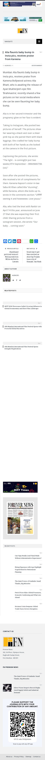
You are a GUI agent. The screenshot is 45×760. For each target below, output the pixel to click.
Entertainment (37, 65)
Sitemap (28, 756)
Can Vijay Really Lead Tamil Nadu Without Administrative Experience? (28, 557)
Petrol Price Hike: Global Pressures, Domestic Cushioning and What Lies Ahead (28, 594)
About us (9, 756)
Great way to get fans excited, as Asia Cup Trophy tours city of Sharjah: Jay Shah (34, 257)
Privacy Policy (19, 756)
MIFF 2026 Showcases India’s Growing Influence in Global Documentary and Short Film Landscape (23, 307)
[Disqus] (22, 385)
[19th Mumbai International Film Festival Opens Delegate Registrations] (22, 341)
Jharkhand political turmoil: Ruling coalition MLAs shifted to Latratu (11, 257)
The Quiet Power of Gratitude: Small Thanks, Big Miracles (28, 582)
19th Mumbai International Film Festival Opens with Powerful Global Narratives (23, 327)
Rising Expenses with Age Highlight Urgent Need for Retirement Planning (28, 569)
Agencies (8, 65)
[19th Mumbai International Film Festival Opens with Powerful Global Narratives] (22, 321)
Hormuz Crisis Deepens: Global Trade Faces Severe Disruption (26, 607)
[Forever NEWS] (22, 30)
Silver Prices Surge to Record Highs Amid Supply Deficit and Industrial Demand (27, 690)
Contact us (36, 756)
